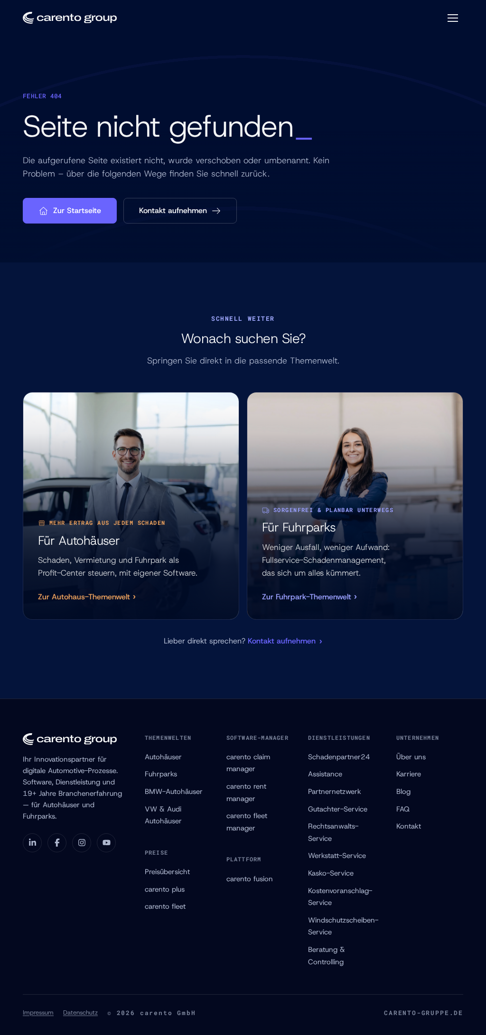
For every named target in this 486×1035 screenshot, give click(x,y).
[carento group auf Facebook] (56, 842)
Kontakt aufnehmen (173, 210)
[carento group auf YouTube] (106, 842)
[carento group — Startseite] (70, 18)
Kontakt (408, 826)
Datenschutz (80, 1012)
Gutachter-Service (337, 809)
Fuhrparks (161, 774)
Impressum (38, 1012)
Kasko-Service (331, 873)
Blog (403, 791)
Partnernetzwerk (334, 791)
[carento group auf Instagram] (81, 842)
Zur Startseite (77, 210)
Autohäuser (163, 757)
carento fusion (249, 879)
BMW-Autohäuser (174, 791)
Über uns (411, 757)
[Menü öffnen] (452, 18)
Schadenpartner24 (339, 757)
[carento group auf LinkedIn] (32, 842)
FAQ (403, 809)
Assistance (325, 774)
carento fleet (165, 906)
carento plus (165, 889)
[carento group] (76, 739)
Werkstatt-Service (337, 855)
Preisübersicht (167, 871)
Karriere (408, 774)
